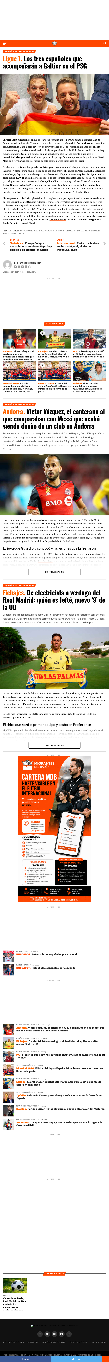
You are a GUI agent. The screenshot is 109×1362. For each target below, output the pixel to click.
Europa (58, 231)
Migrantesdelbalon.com (27, 262)
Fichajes (68, 231)
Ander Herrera (58, 219)
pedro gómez (11, 233)
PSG (22, 233)
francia (80, 231)
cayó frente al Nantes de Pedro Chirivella (73, 170)
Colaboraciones (13, 1342)
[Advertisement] (54, 20)
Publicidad (99, 1342)
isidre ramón (93, 231)
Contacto (33, 1342)
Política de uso (79, 1342)
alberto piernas (29, 231)
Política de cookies (54, 1342)
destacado (46, 231)
